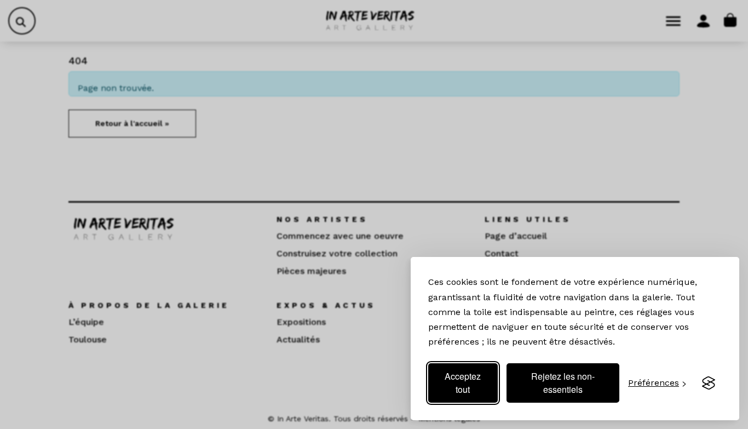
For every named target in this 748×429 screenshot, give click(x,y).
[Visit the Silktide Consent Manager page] (708, 383)
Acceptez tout (463, 383)
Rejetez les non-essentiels (563, 383)
